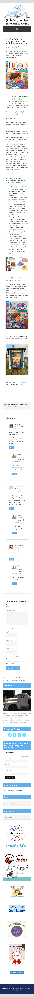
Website (10, 648)
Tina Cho (17, 545)
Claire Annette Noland (20, 456)
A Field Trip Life (17, 14)
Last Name (8, 764)
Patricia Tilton (18, 425)
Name (10, 632)
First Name (8, 758)
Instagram (20, 384)
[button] (17, 29)
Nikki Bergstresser (21, 382)
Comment (11, 610)
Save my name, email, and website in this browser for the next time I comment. (16, 661)
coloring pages (16, 280)
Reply (12, 447)
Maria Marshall (19, 486)
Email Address (9, 771)
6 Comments (16, 47)
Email (10, 640)
